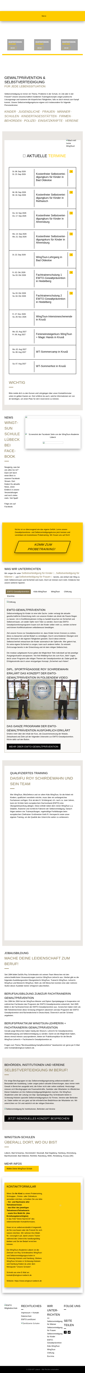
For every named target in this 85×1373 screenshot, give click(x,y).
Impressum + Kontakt (30, 1313)
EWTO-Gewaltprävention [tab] (18, 591)
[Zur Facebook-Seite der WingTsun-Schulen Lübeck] (7, 513)
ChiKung (50, 1353)
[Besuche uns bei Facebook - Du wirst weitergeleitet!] (53, 417)
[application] (42, 700)
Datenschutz (26, 1316)
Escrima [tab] (10, 596)
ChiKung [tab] (68, 591)
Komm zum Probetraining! (41, 547)
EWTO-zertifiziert (28, 1319)
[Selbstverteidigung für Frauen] (69, 50)
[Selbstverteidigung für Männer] (42, 50)
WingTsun (51, 1349)
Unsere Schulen (23, 1267)
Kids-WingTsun (53, 1346)
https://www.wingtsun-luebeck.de (28, 1281)
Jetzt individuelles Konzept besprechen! (39, 1118)
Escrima (50, 1356)
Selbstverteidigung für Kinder (37, 573)
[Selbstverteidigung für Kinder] (15, 50)
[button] (65, 1332)
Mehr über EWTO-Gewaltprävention (33, 746)
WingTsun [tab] (55, 591)
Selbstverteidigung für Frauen (34, 576)
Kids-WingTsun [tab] (40, 591)
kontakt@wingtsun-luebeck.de (21, 1048)
